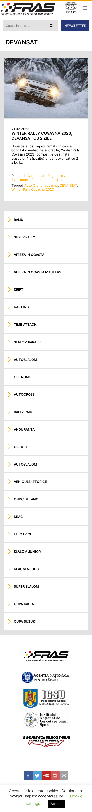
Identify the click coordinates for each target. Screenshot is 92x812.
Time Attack (25, 324)
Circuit (21, 447)
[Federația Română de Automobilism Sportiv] (28, 9)
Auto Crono (33, 185)
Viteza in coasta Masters (37, 272)
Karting (21, 307)
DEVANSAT (68, 185)
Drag (18, 517)
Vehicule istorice (30, 482)
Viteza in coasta (29, 255)
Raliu (19, 220)
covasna (51, 185)
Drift (19, 289)
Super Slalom (26, 586)
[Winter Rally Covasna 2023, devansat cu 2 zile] (46, 117)
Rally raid (23, 412)
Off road (22, 377)
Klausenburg (26, 569)
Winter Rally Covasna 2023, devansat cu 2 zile (42, 136)
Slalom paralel (28, 342)
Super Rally (24, 237)
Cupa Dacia (24, 604)
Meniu (84, 8)
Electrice (23, 534)
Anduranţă (24, 429)
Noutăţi (61, 180)
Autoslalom (25, 359)
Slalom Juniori (28, 551)
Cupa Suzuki (25, 621)
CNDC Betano (26, 499)
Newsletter (75, 26)
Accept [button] (56, 803)
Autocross (24, 394)
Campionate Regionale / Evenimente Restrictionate (38, 177)
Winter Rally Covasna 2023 (33, 189)
